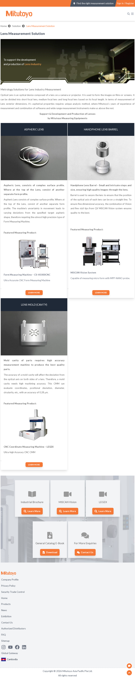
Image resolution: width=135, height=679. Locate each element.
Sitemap (5, 640)
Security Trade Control (13, 591)
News (4, 610)
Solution (16, 26)
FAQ (3, 634)
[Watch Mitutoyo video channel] (11, 647)
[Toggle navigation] (132, 13)
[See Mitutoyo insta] (4, 647)
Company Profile (9, 579)
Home (4, 26)
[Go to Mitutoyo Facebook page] (18, 647)
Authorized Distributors (13, 628)
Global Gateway (9, 653)
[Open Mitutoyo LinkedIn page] (25, 647)
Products (6, 604)
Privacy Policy (8, 585)
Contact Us (7, 622)
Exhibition (6, 616)
